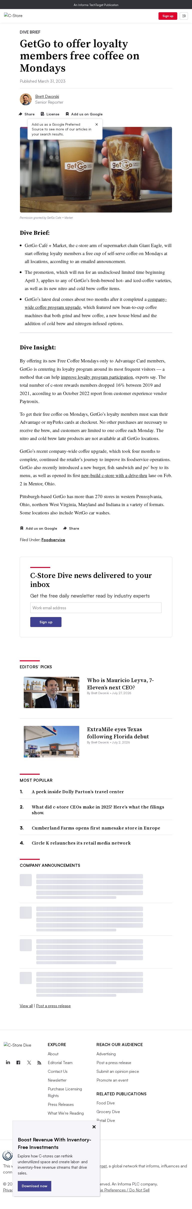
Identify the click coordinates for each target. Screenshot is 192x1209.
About (53, 1053)
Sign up (168, 16)
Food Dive (105, 1102)
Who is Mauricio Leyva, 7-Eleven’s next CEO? (120, 683)
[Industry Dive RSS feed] (39, 1063)
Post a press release (53, 1005)
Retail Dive (105, 1120)
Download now (34, 1186)
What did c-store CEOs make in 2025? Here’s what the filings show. (98, 810)
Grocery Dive (108, 1111)
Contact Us (58, 1071)
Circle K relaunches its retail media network (81, 843)
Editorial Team (60, 1062)
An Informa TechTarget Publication (96, 5)
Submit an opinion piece (117, 1071)
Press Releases (61, 1104)
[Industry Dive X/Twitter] (29, 1063)
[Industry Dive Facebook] (18, 1063)
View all (26, 1005)
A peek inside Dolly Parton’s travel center (78, 791)
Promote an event (112, 1080)
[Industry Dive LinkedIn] (7, 1063)
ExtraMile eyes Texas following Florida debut (118, 732)
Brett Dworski (47, 96)
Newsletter (57, 1080)
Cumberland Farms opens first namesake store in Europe (96, 828)
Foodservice (53, 539)
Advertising (106, 1053)
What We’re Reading (66, 1113)
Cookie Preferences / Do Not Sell (120, 1189)
